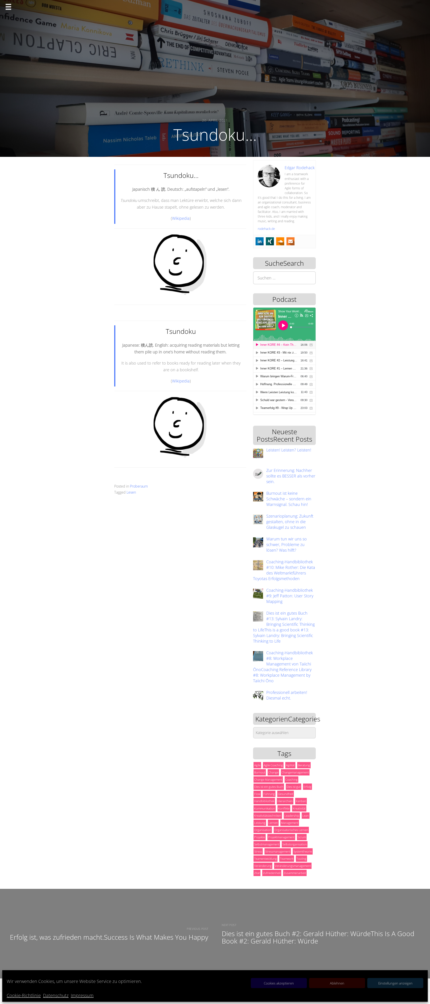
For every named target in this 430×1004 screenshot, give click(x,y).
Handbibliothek (264, 801)
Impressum (82, 995)
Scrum (302, 837)
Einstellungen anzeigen (395, 983)
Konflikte (284, 808)
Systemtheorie (302, 851)
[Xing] (270, 241)
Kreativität (299, 808)
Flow (257, 794)
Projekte (259, 837)
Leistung (259, 823)
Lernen (273, 823)
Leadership (291, 816)
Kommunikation (264, 808)
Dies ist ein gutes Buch (268, 787)
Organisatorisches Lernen (291, 830)
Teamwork (286, 859)
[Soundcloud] (280, 241)
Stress (258, 851)
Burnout (259, 772)
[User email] (290, 241)
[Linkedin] (260, 241)
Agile (257, 765)
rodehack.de (266, 229)
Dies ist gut (293, 787)
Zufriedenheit (272, 873)
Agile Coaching (273, 765)
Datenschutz (56, 995)
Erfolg (307, 787)
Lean (305, 816)
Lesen (131, 492)
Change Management (268, 779)
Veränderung (263, 866)
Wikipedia (181, 218)
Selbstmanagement (266, 844)
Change (273, 772)
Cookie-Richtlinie (24, 995)
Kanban (301, 801)
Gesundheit (285, 794)
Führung (269, 794)
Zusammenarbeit (295, 873)
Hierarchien (285, 801)
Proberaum (139, 486)
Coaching (291, 779)
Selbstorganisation (294, 844)
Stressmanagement (277, 851)
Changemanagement (295, 772)
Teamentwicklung (265, 859)
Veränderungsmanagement (293, 866)
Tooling (301, 859)
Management (289, 823)
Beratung (304, 765)
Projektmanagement (281, 837)
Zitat (257, 873)
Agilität (290, 765)
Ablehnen (337, 983)
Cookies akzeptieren (279, 983)
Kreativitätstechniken (267, 816)
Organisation (262, 830)
